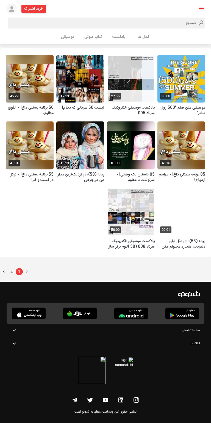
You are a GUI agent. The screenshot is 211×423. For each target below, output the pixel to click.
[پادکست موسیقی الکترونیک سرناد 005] (131, 86)
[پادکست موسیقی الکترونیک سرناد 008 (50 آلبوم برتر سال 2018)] (131, 219)
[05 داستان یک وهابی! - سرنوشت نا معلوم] (131, 152)
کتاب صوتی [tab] (93, 37)
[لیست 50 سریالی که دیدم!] (80, 86)
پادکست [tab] (118, 37)
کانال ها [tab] (143, 37)
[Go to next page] (3, 271)
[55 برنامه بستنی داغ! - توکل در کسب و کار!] (30, 152)
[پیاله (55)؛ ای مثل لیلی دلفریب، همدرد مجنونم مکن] (181, 219)
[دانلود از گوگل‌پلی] (182, 313)
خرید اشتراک (33, 9)
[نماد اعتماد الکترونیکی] (92, 371)
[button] (201, 8)
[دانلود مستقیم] (131, 313)
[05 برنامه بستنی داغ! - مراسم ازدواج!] (181, 152)
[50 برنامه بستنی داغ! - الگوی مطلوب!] (30, 86)
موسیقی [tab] (67, 37)
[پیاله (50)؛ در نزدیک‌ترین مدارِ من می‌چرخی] (80, 152)
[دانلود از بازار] (80, 313)
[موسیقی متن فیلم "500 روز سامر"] (181, 86)
